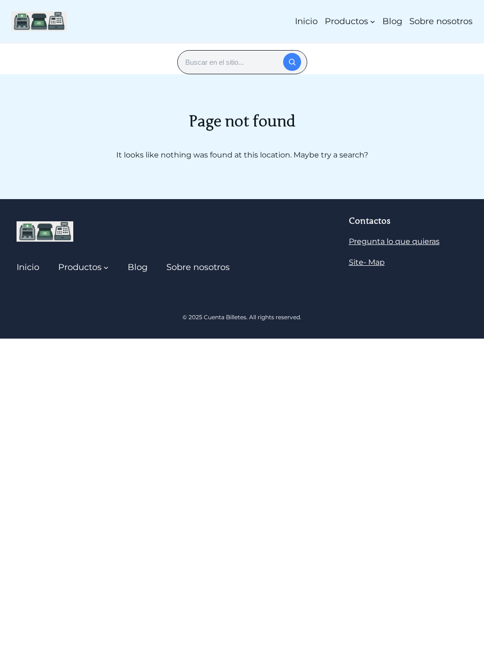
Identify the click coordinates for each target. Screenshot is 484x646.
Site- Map (367, 262)
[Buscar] (292, 62)
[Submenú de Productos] (372, 21)
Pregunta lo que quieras (394, 241)
